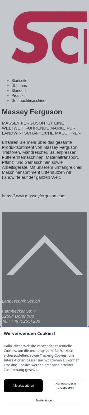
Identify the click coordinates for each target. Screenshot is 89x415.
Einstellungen (44, 400)
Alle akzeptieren (23, 386)
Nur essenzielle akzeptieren (66, 386)
